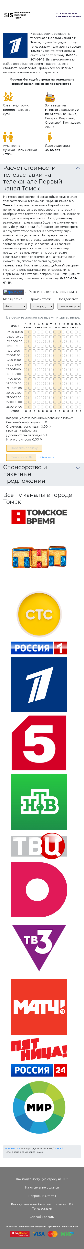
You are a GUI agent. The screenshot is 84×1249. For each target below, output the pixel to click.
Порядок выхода (69, 299)
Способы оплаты (42, 1217)
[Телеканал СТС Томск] (39, 611)
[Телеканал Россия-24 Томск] (39, 1070)
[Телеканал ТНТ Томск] (39, 554)
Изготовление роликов (42, 1187)
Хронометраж (40, 299)
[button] (13, 292)
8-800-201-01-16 (68, 13)
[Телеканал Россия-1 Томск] (39, 648)
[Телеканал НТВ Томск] (39, 801)
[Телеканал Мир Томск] (39, 1107)
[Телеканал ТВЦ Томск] (39, 846)
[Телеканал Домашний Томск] (39, 889)
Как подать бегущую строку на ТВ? (42, 1179)
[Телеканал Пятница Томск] (39, 1049)
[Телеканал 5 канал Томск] (39, 743)
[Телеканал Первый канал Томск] (39, 684)
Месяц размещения (15, 299)
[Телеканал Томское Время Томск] (39, 517)
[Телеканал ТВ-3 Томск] (39, 948)
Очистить (47, 457)
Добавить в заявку (24, 448)
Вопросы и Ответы (42, 1196)
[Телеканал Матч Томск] (39, 1007)
